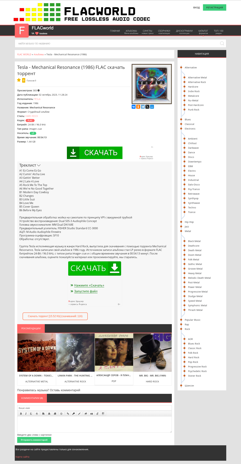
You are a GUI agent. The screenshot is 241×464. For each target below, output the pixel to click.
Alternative (191, 67)
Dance (191, 152)
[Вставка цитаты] (92, 414)
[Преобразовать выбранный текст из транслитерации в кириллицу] (97, 414)
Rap (187, 324)
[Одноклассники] (138, 107)
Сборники (164, 32)
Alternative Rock (197, 82)
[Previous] (20, 357)
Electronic (190, 128)
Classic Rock (194, 348)
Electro (192, 170)
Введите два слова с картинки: (34, 434)
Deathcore (193, 245)
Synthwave (194, 202)
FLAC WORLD (24, 54)
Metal (188, 231)
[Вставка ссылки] (68, 414)
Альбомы (131, 32)
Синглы (147, 32)
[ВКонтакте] (134, 107)
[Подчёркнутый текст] (31, 414)
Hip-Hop (189, 221)
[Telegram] (143, 107)
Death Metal (194, 250)
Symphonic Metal (197, 305)
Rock (187, 329)
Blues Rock (194, 343)
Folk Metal (193, 259)
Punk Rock (193, 109)
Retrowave (194, 193)
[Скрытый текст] (86, 414)
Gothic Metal (195, 264)
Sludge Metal (195, 296)
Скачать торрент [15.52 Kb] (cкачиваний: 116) (55, 316)
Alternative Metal (197, 77)
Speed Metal (195, 300)
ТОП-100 (218, 32)
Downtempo (194, 161)
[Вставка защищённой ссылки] (74, 414)
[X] (147, 107)
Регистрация (214, 7)
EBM (190, 166)
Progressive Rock (197, 366)
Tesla (37, 99)
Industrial (193, 180)
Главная (115, 30)
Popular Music (193, 319)
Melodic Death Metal (199, 277)
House (191, 175)
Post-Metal (194, 282)
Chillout (192, 143)
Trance (191, 212)
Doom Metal (194, 254)
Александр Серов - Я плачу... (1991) (114, 375)
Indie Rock (194, 91)
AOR (190, 339)
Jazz (187, 226)
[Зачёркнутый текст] (37, 414)
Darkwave (193, 147)
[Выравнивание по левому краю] (43, 414)
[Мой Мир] (152, 107)
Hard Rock (193, 357)
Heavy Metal (194, 273)
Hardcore (193, 86)
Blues (188, 119)
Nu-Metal (193, 100)
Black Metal (194, 241)
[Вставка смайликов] (61, 414)
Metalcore (193, 95)
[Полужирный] (21, 414)
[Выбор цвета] (79, 414)
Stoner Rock (194, 375)
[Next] (168, 357)
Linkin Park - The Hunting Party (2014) (75, 375)
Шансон (189, 385)
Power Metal (195, 287)
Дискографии (184, 32)
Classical (189, 124)
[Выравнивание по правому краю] (55, 414)
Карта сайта (22, 456)
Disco (191, 157)
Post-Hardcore (196, 105)
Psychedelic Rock (197, 371)
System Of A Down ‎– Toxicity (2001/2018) (36, 375)
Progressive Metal (198, 291)
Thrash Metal (195, 310)
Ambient (192, 138)
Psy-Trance (194, 189)
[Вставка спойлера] (103, 414)
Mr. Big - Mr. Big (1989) (152, 375)
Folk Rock (193, 352)
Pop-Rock (193, 361)
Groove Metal (195, 268)
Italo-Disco (194, 184)
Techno (192, 207)
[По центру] (49, 414)
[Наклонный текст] (25, 414)
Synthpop (193, 198)
